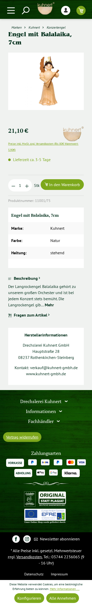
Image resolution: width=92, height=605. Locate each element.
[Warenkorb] (81, 10)
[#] (16, 538)
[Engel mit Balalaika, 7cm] (46, 81)
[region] (46, 87)
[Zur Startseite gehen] (46, 8)
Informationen (41, 411)
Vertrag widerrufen (22, 437)
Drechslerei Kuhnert (41, 401)
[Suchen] (25, 10)
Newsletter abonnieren (59, 538)
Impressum (59, 574)
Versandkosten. (29, 556)
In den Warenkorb (64, 184)
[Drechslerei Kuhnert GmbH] (73, 129)
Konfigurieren (29, 598)
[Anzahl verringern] (13, 185)
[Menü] (11, 10)
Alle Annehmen (62, 598)
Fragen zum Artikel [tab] (30, 315)
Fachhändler (41, 421)
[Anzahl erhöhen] (27, 185)
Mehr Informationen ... (64, 589)
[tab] (46, 291)
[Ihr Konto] (65, 10)
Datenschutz (33, 574)
